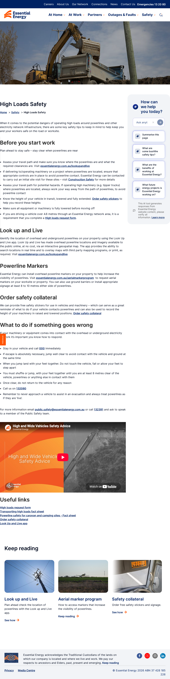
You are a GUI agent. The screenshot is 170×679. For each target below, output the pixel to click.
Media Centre (26, 670)
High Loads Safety (35, 112)
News (114, 4)
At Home (55, 15)
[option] (29, 591)
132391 (98, 409)
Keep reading (110, 662)
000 (42, 348)
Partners (95, 15)
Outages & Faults (122, 15)
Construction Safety (81, 179)
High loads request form (60, 218)
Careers (49, 4)
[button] (162, 15)
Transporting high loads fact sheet (22, 511)
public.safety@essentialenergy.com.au (60, 409)
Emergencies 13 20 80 (151, 4)
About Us (63, 4)
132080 (21, 388)
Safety (147, 15)
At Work (75, 15)
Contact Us (128, 4)
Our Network (80, 4)
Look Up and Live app (13, 523)
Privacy (9, 670)
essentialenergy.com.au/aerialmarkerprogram (65, 277)
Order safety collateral (87, 313)
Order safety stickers (105, 198)
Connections (99, 4)
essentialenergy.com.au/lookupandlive (65, 166)
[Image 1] (17, 15)
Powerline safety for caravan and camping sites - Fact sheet (38, 515)
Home (3, 112)
